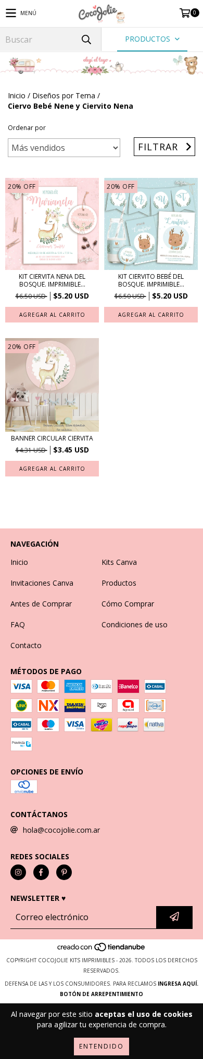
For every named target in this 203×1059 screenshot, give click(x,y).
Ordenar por (27, 127)
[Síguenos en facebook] (41, 872)
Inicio (17, 95)
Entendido (101, 1046)
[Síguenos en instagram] (18, 872)
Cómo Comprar (128, 604)
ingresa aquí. (178, 983)
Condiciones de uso (135, 624)
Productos (119, 583)
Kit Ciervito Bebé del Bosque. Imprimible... (151, 280)
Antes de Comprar (41, 604)
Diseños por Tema (63, 95)
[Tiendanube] (101, 949)
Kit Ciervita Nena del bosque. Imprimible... (52, 280)
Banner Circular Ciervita (52, 438)
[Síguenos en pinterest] (64, 872)
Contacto (26, 645)
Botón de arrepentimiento (101, 994)
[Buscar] (85, 39)
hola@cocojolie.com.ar (61, 830)
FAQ (17, 624)
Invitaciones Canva (41, 583)
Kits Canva (119, 562)
